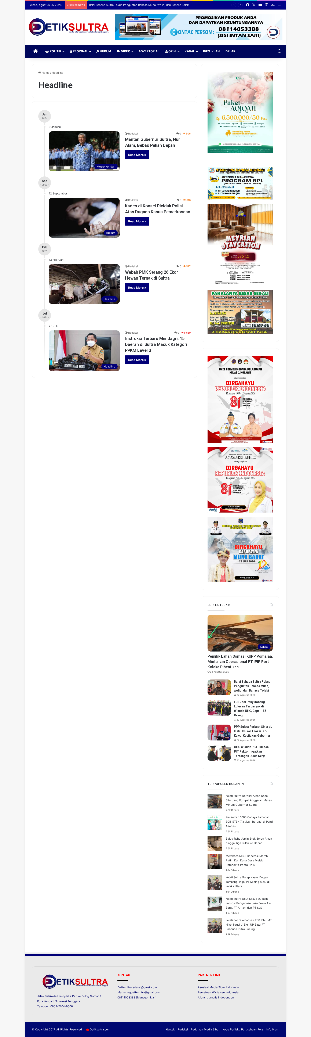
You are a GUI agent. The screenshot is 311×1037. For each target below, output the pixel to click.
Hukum (105, 51)
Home (45, 72)
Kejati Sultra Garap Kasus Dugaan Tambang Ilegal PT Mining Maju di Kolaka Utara (248, 882)
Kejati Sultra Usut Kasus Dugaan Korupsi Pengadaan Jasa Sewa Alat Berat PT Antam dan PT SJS (249, 903)
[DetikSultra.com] (69, 27)
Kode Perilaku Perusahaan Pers (243, 1029)
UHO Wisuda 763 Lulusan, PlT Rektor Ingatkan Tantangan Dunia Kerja (252, 751)
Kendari (49, 1001)
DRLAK (230, 51)
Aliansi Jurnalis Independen (216, 997)
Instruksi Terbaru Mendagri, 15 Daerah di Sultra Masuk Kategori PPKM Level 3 (156, 344)
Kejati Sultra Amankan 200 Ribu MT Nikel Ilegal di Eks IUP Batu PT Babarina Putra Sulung (249, 924)
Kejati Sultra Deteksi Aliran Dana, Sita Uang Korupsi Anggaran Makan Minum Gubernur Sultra (249, 800)
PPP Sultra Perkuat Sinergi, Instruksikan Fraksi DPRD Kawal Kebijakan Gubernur (253, 731)
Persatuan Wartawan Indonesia (218, 992)
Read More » (137, 155)
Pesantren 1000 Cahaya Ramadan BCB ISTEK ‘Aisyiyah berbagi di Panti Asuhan (249, 821)
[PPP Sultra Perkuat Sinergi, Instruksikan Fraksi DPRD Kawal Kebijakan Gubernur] (219, 732)
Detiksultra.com (100, 1029)
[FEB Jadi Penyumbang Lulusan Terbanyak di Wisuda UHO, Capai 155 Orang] (219, 708)
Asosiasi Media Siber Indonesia (218, 987)
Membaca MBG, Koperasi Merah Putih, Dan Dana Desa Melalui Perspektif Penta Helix (247, 860)
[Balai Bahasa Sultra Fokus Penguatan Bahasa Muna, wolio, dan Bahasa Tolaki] (219, 687)
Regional (80, 51)
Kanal (190, 51)
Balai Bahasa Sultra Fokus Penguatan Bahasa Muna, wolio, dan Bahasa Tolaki (252, 686)
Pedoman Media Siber (205, 1029)
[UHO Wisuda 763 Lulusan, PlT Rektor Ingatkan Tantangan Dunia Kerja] (219, 753)
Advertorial (149, 51)
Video (125, 51)
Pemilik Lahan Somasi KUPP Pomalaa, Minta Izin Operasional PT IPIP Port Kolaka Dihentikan (240, 661)
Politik (55, 51)
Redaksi (133, 133)
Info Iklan (211, 51)
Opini (172, 51)
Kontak (170, 1029)
